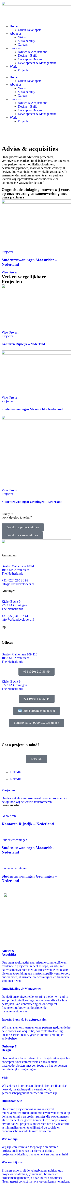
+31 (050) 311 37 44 (15, 616)
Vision (22, 37)
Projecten (8, 252)
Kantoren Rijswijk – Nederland (23, 344)
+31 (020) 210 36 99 (15, 580)
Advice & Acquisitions (32, 52)
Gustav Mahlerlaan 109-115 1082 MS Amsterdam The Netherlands (19, 658)
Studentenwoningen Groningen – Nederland (32, 501)
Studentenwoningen (14, 840)
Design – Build (27, 55)
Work (13, 66)
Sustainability (26, 41)
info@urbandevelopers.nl (18, 584)
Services (15, 48)
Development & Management (37, 63)
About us (15, 33)
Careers (23, 44)
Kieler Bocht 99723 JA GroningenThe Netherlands (14, 605)
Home (14, 26)
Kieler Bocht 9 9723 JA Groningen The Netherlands (14, 685)
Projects (23, 70)
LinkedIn (15, 772)
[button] (36, 723)
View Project (10, 272)
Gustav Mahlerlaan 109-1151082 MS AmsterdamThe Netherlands (19, 569)
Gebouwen (9, 816)
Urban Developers (29, 30)
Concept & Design (30, 59)
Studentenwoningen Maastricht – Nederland (32, 409)
